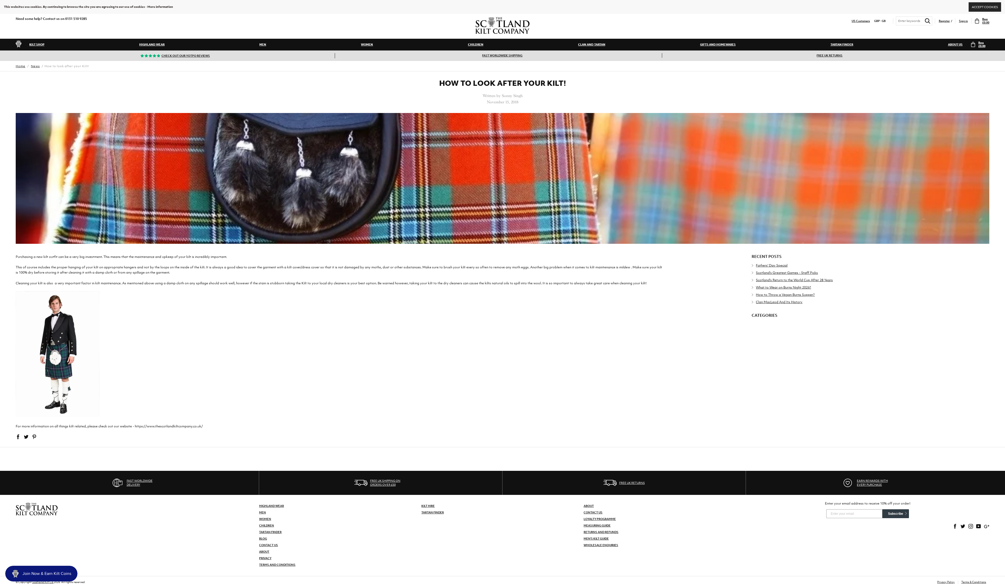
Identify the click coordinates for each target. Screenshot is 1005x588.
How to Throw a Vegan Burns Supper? (785, 294)
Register (944, 21)
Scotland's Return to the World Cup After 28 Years (794, 280)
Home (20, 66)
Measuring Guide (597, 525)
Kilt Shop (36, 44)
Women (367, 44)
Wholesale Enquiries (601, 545)
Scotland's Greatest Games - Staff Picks (787, 272)
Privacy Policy (946, 582)
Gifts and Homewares (718, 44)
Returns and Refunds (601, 532)
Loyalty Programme (600, 519)
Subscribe (895, 514)
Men (262, 44)
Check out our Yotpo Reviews (185, 56)
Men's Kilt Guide (596, 538)
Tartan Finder (841, 44)
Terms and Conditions (277, 565)
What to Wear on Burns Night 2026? (783, 287)
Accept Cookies (985, 7)
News (35, 66)
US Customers (861, 21)
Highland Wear (152, 44)
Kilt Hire (428, 506)
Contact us (593, 512)
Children (475, 44)
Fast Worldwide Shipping (502, 55)
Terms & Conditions (973, 582)
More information (160, 7)
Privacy (265, 558)
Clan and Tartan (591, 44)
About (264, 552)
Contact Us (268, 545)
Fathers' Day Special (772, 265)
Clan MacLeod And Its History (779, 302)
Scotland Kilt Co (43, 582)
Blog (263, 538)
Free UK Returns (829, 55)
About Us (955, 44)
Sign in (963, 21)
